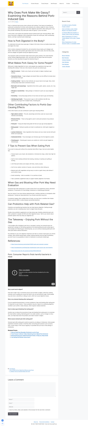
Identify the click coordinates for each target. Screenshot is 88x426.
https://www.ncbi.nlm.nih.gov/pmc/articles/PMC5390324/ (26, 250)
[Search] (78, 12)
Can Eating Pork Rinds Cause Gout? (20, 337)
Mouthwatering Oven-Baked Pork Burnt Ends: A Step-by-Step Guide (29, 335)
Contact (68, 3)
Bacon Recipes (66, 55)
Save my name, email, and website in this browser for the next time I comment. (29, 409)
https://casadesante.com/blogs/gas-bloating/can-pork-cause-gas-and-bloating (32, 247)
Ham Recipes (65, 62)
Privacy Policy (75, 3)
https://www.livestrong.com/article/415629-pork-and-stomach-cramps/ (29, 244)
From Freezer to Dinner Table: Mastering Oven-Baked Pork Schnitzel (29, 334)
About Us (62, 3)
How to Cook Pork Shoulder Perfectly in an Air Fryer (25, 332)
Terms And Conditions (44, 421)
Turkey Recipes (44, 3)
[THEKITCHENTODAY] (11, 3)
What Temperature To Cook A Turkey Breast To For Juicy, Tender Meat (71, 38)
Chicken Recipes (35, 3)
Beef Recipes (54, 3)
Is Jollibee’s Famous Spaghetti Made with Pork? (19, 371)
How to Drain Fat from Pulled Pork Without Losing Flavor (21, 370)
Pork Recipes (25, 3)
